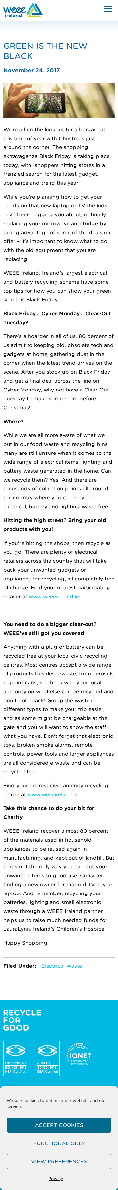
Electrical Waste (61, 966)
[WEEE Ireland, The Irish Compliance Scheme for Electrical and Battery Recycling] (23, 10)
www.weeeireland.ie (54, 597)
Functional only (59, 1143)
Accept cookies (59, 1125)
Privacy (56, 1178)
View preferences (59, 1162)
